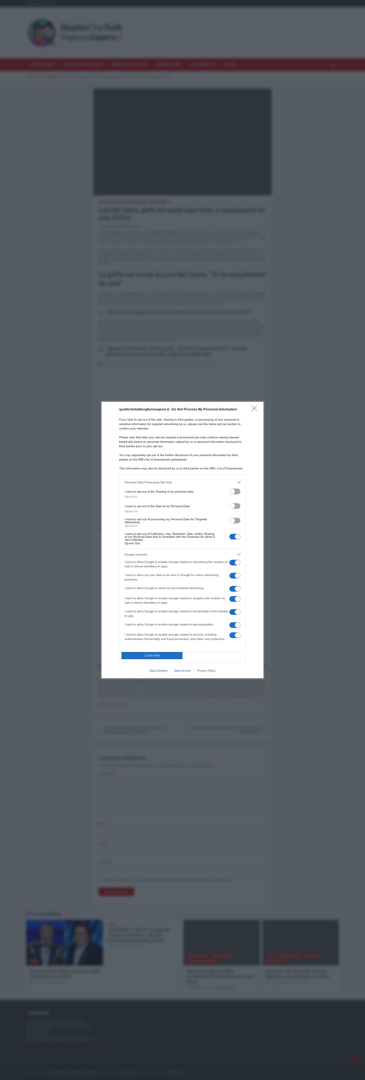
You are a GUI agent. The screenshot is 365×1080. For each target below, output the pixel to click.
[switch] (234, 491)
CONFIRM (152, 655)
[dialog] (182, 540)
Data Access (182, 670)
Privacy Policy (206, 670)
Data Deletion (159, 670)
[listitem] (182, 482)
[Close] (256, 410)
